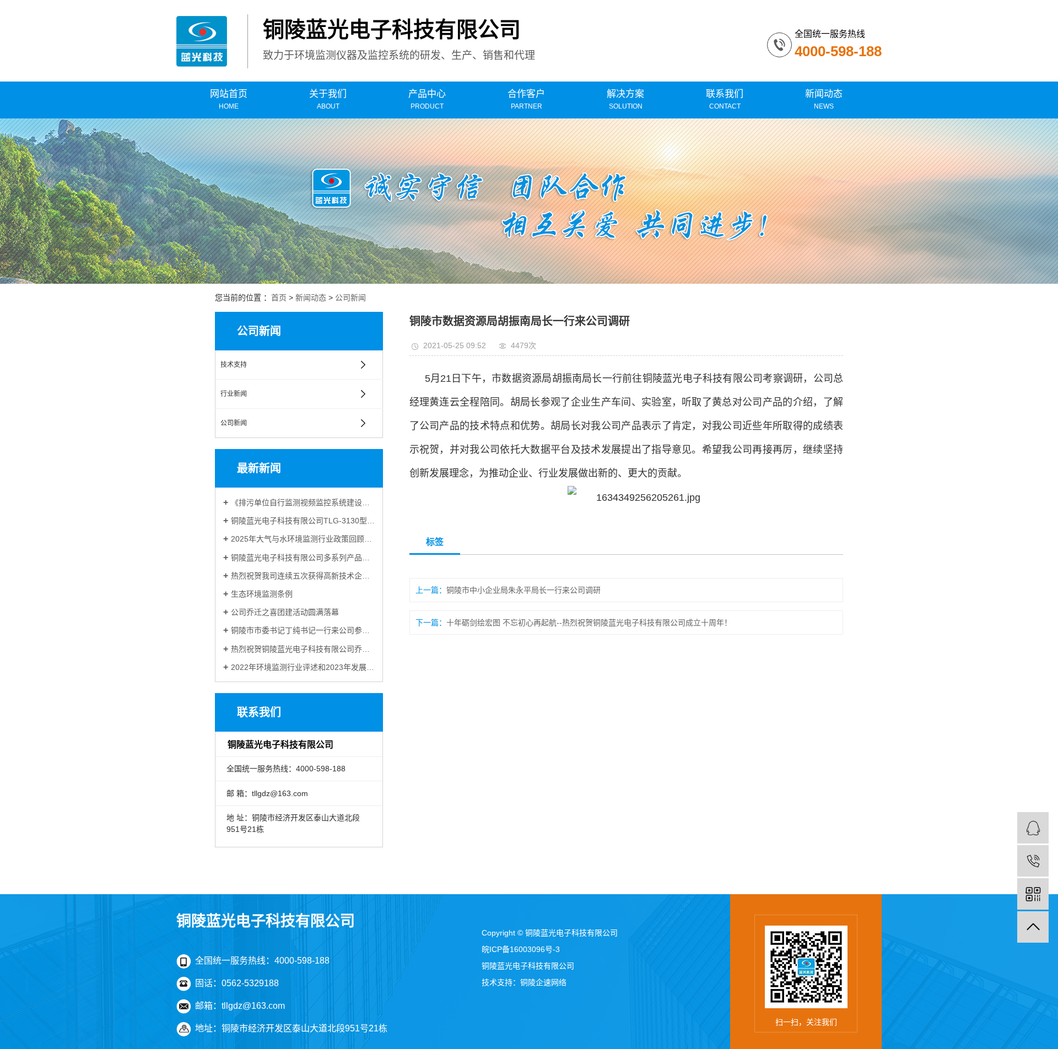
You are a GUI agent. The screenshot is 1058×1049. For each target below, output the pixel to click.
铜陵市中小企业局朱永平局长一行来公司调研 (523, 590)
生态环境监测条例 (262, 594)
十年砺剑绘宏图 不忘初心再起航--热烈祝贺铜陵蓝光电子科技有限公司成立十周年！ (589, 622)
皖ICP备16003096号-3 (521, 949)
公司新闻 (350, 297)
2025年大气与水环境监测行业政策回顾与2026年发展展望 (303, 538)
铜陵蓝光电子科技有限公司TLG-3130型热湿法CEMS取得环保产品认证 (303, 520)
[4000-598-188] (1033, 861)
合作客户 (526, 99)
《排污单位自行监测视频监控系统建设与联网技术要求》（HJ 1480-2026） (303, 502)
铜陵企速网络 (543, 982)
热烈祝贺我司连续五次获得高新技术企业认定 (303, 575)
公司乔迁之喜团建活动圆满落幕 (285, 612)
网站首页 (228, 99)
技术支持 (233, 365)
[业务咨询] (1033, 827)
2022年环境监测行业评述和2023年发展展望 (303, 667)
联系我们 (724, 99)
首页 (279, 297)
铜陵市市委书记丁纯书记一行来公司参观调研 (303, 630)
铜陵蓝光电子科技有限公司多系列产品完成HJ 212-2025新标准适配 (303, 557)
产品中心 (427, 99)
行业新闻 (233, 394)
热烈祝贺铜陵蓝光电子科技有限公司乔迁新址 (303, 649)
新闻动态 (824, 99)
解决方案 (625, 99)
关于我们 (328, 99)
